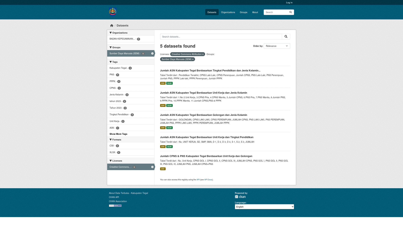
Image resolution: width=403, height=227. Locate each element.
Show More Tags (118, 133)
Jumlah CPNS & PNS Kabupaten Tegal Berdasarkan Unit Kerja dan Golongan (206, 156)
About (255, 12)
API (198, 179)
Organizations (228, 12)
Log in (289, 2)
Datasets (211, 12)
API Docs (208, 179)
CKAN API (114, 197)
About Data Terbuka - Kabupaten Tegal (128, 193)
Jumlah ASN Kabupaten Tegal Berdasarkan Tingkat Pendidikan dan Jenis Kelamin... (210, 70)
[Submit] (290, 12)
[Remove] (203, 54)
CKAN (240, 196)
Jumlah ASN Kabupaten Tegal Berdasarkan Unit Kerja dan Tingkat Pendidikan (206, 137)
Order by (257, 45)
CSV (163, 83)
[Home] (111, 25)
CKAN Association (118, 201)
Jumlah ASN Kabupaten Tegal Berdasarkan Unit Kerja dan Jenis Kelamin (203, 92)
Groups (243, 12)
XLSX (169, 83)
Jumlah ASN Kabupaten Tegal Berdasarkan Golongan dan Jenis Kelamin (203, 115)
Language (240, 202)
